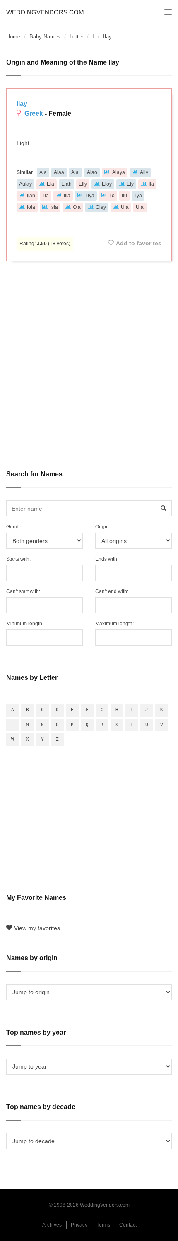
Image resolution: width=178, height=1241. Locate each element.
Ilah (31, 195)
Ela (50, 184)
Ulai (140, 207)
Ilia (45, 195)
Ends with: (106, 559)
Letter (76, 36)
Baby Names (44, 36)
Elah (66, 184)
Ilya (138, 195)
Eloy (107, 184)
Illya (89, 195)
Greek (33, 113)
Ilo (112, 195)
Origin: (102, 527)
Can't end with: (111, 591)
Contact (128, 1225)
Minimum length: (24, 623)
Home (13, 36)
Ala (43, 172)
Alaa (59, 172)
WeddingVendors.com (45, 12)
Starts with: (18, 559)
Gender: (15, 527)
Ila (151, 184)
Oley (101, 207)
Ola (77, 207)
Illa (67, 195)
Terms (103, 1225)
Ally (144, 172)
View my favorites (37, 928)
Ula (125, 207)
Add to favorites (138, 243)
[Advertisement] (89, 360)
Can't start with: (23, 591)
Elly (83, 184)
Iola (31, 207)
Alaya (118, 172)
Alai (75, 172)
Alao (92, 172)
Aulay (25, 184)
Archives (52, 1225)
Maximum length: (114, 623)
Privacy (79, 1225)
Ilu (124, 195)
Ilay (22, 103)
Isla (54, 207)
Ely (130, 184)
